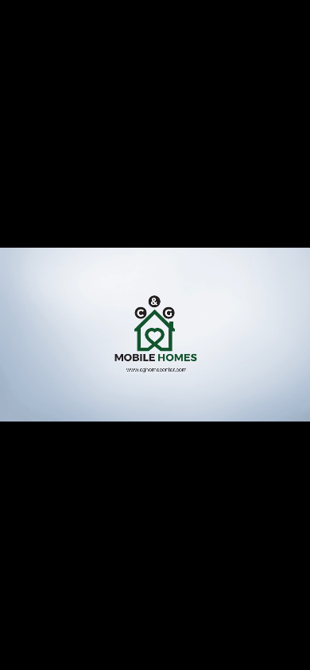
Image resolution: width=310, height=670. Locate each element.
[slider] (154, 656)
